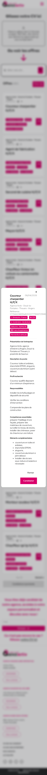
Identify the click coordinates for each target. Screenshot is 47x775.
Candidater (28, 480)
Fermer (30, 472)
